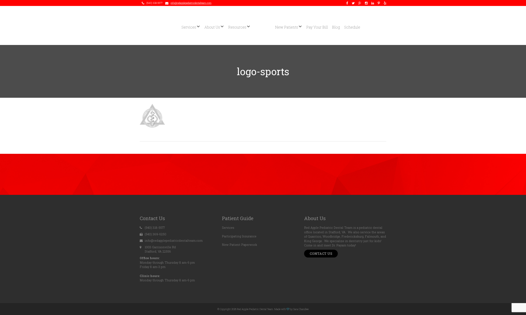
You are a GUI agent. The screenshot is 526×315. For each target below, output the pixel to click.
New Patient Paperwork (239, 245)
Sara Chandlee (301, 309)
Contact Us (321, 253)
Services (228, 228)
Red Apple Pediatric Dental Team (263, 25)
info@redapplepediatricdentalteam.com (191, 3)
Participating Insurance (239, 236)
